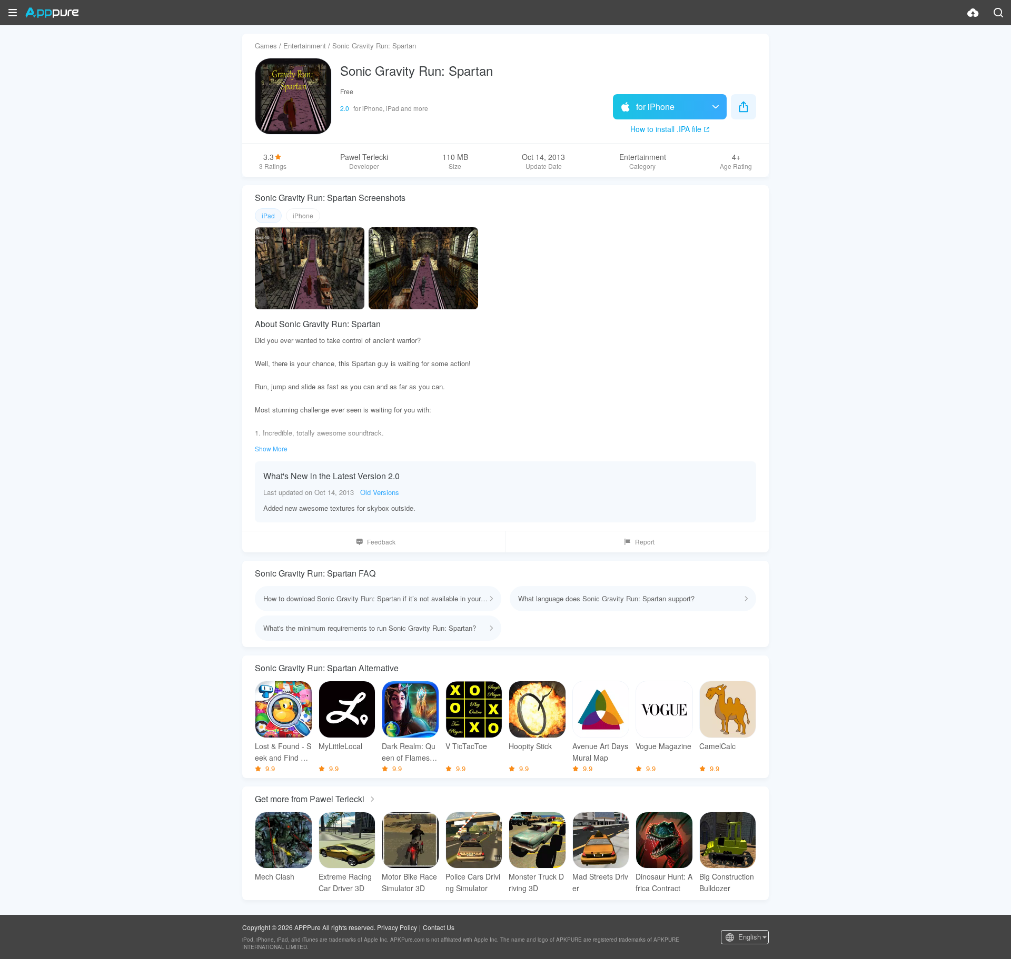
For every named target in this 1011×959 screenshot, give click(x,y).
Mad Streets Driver (600, 882)
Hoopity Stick (530, 746)
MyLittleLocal (340, 746)
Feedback (381, 541)
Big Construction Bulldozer (726, 882)
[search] (998, 12)
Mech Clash (274, 876)
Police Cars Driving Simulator (472, 882)
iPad (268, 215)
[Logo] (51, 12)
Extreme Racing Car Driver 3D (345, 882)
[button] (12, 12)
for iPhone (655, 106)
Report (645, 541)
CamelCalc (717, 746)
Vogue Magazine (663, 746)
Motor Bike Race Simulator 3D (409, 882)
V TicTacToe (466, 746)
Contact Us (438, 927)
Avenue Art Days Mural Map (600, 752)
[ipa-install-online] (973, 12)
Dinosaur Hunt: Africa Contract (664, 882)
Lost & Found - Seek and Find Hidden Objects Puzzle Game (283, 752)
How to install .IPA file (665, 129)
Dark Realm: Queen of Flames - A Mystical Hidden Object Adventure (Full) (409, 752)
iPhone (303, 215)
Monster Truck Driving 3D (536, 882)
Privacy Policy (397, 927)
